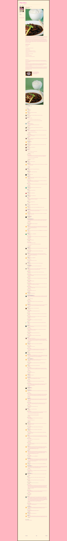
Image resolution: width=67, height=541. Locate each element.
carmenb (28, 186)
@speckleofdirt (29, 265)
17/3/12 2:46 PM (29, 344)
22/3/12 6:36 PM (29, 353)
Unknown (29, 163)
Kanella (28, 176)
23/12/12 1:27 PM (29, 444)
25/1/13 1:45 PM (29, 464)
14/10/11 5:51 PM (29, 228)
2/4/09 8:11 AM (29, 162)
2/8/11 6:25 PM (29, 193)
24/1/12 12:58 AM (29, 288)
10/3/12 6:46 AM (29, 327)
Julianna (28, 247)
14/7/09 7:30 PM (29, 185)
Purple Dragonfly (29, 465)
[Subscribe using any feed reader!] (22, 18)
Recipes (23, 5)
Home (20, 5)
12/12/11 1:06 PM (29, 266)
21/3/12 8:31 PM (29, 350)
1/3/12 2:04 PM (29, 311)
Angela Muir (29, 506)
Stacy (28, 307)
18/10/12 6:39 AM (29, 421)
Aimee (28, 192)
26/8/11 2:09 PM (29, 205)
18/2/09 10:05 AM (29, 145)
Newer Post (26, 535)
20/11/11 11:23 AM (29, 251)
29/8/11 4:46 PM (29, 211)
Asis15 (28, 450)
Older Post (46, 535)
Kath (28, 189)
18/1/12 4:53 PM (29, 281)
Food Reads (20, 14)
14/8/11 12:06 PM (29, 196)
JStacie (28, 225)
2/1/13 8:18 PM (29, 449)
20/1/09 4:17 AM (29, 110)
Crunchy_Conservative (30, 358)
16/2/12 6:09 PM (29, 299)
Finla (28, 122)
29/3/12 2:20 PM (29, 357)
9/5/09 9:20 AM (29, 172)
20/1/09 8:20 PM (29, 121)
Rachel (28, 233)
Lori (28, 114)
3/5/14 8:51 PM (29, 517)
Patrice (28, 206)
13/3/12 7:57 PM (29, 333)
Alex (28, 496)
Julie (28, 229)
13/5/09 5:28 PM (29, 175)
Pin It (25, 8)
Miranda (28, 209)
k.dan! (28, 364)
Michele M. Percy (29, 473)
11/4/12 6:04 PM (29, 363)
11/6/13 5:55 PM (29, 492)
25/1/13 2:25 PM (29, 468)
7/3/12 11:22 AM (29, 320)
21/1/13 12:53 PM (29, 461)
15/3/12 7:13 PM (29, 341)
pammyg (28, 422)
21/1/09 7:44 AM (29, 125)
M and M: (29, 354)
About (20, 12)
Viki (28, 146)
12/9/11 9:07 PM (29, 217)
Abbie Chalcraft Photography (31, 295)
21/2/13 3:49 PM (29, 475)
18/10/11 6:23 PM (29, 234)
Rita (28, 117)
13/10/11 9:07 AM (29, 224)
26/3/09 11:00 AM (29, 153)
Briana (28, 325)
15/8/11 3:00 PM (29, 202)
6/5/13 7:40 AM (29, 483)
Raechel (28, 262)
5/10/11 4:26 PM (29, 221)
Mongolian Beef (27, 7)
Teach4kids (29, 458)
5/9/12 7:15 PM (29, 404)
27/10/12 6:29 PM (29, 430)
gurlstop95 (29, 398)
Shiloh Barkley (29, 387)
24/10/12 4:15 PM (29, 427)
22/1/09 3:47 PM (29, 136)
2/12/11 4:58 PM (29, 258)
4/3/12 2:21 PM (29, 314)
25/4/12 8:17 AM (29, 370)
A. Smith (28, 374)
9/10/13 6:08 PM (29, 511)
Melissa (28, 515)
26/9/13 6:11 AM (29, 508)
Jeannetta (29, 292)
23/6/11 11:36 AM (29, 188)
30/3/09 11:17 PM (29, 159)
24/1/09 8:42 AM (29, 142)
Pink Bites (23, 2)
